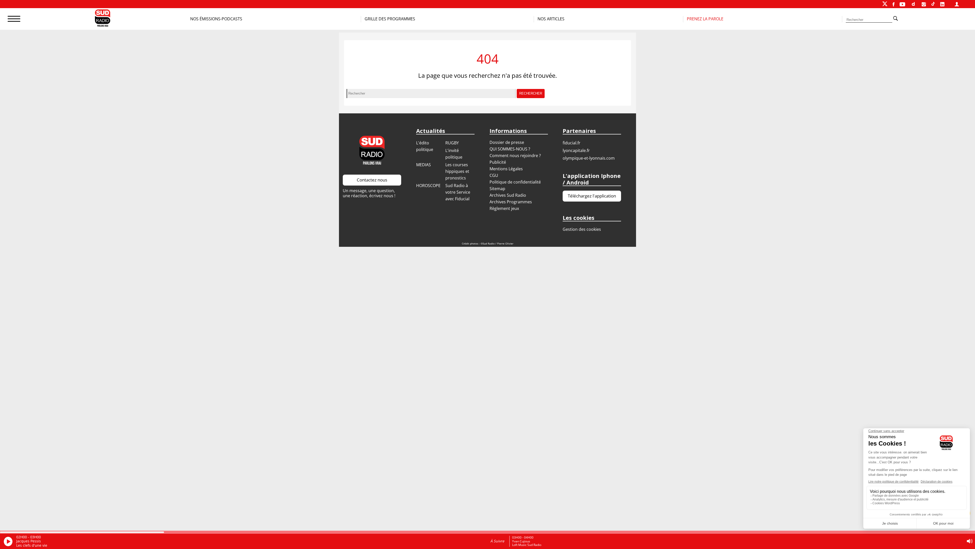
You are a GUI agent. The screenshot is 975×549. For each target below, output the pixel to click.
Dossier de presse (507, 142)
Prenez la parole (705, 19)
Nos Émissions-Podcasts (216, 19)
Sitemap (497, 188)
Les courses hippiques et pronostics (457, 171)
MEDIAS (423, 164)
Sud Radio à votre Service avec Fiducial (457, 192)
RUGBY (452, 143)
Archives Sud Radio (508, 195)
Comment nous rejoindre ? (516, 155)
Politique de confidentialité (515, 182)
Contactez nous (372, 180)
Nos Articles (551, 19)
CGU (494, 175)
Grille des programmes (390, 19)
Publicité (498, 162)
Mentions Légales (506, 169)
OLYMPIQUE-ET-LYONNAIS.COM (589, 158)
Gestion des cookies (582, 229)
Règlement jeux (504, 208)
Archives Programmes (511, 202)
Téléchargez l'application (592, 196)
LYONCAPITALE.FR (576, 150)
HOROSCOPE (428, 185)
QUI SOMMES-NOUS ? (510, 149)
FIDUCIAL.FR (571, 143)
